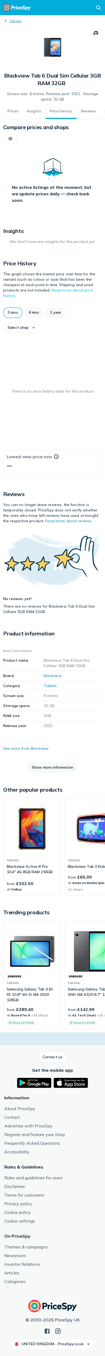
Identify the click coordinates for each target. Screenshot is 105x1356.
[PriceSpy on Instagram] (58, 1330)
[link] (32, 847)
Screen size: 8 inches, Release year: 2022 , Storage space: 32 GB (52, 96)
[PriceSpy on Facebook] (47, 1330)
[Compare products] (96, 33)
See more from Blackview (25, 748)
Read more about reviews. (68, 520)
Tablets (15, 21)
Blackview (52, 675)
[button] (10, 138)
